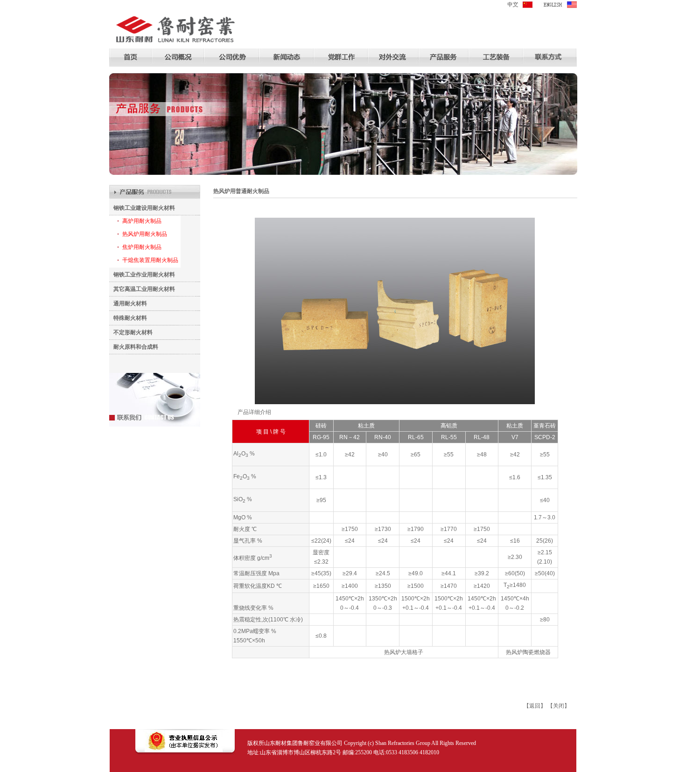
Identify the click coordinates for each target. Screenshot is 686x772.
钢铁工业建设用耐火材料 (142, 208)
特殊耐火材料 (128, 318)
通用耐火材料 (128, 303)
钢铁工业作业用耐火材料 (142, 274)
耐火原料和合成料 (133, 347)
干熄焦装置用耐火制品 (150, 260)
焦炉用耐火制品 (141, 247)
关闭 (558, 706)
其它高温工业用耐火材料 (142, 289)
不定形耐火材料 (131, 332)
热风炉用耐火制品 (144, 234)
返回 (534, 706)
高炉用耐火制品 (141, 221)
